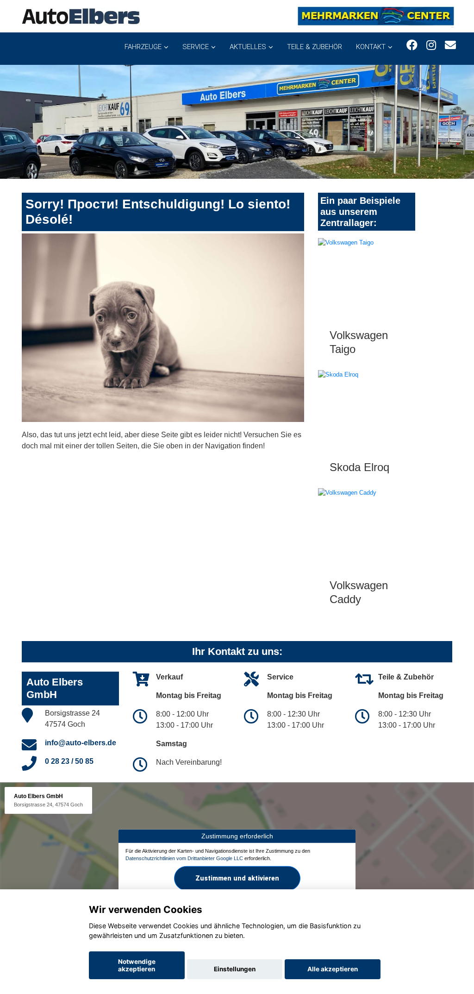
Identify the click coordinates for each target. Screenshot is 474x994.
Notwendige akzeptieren (137, 965)
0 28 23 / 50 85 (69, 761)
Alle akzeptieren (332, 969)
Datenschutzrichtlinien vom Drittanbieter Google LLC (184, 858)
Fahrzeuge (143, 47)
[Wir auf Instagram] (431, 45)
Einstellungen (235, 969)
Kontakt (371, 47)
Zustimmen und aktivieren (237, 877)
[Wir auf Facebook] (412, 45)
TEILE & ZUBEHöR (314, 47)
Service (195, 47)
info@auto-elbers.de (80, 743)
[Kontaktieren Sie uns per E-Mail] (450, 45)
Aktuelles (248, 47)
